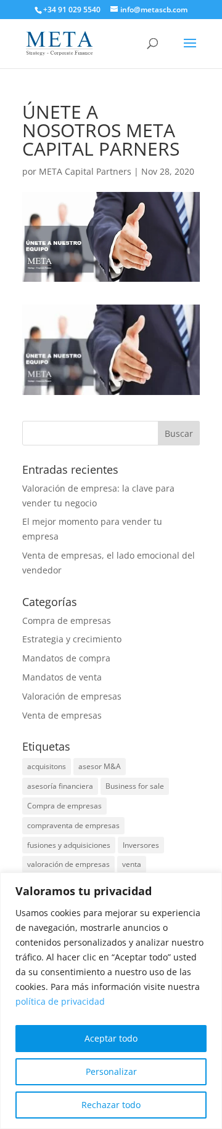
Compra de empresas (66, 620)
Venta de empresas (62, 715)
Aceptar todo (111, 1038)
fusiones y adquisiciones (68, 845)
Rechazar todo (111, 1105)
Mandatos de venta (62, 677)
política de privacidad (60, 1001)
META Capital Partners (85, 171)
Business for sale (134, 786)
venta (131, 864)
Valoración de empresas (71, 696)
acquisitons (46, 766)
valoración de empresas (68, 864)
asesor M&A (99, 766)
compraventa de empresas (73, 825)
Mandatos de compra (66, 658)
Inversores (141, 845)
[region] (111, 1000)
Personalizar (111, 1071)
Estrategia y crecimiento (71, 639)
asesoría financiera (60, 786)
